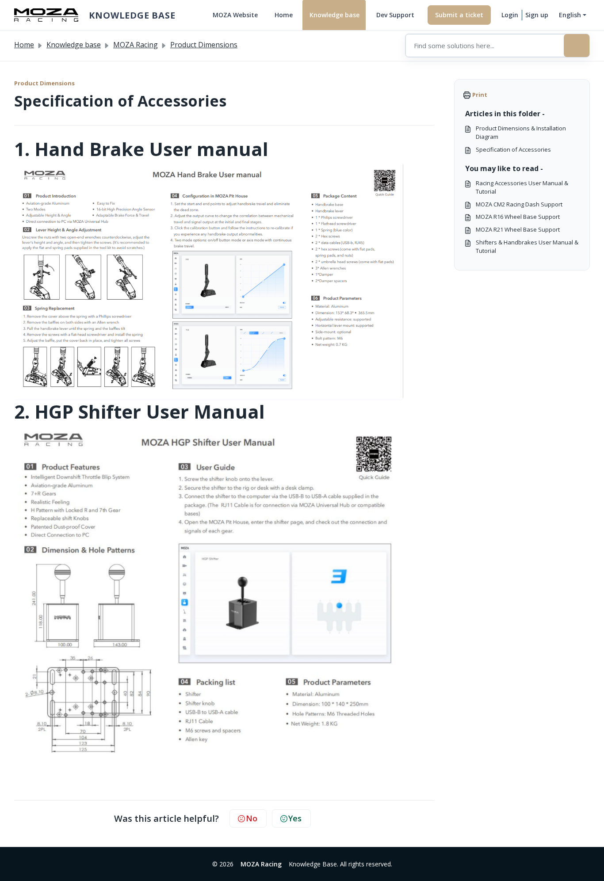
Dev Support (395, 15)
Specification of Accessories (513, 149)
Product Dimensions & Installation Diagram (521, 132)
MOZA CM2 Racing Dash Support (519, 204)
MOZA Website (235, 15)
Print (479, 95)
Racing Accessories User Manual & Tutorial (522, 187)
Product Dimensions (203, 45)
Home (284, 15)
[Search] (576, 45)
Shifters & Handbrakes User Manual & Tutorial (527, 246)
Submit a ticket (459, 15)
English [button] (570, 15)
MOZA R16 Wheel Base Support (518, 217)
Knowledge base (334, 15)
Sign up (536, 15)
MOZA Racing (135, 45)
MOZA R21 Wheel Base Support (518, 229)
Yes (295, 818)
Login (509, 15)
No (251, 818)
